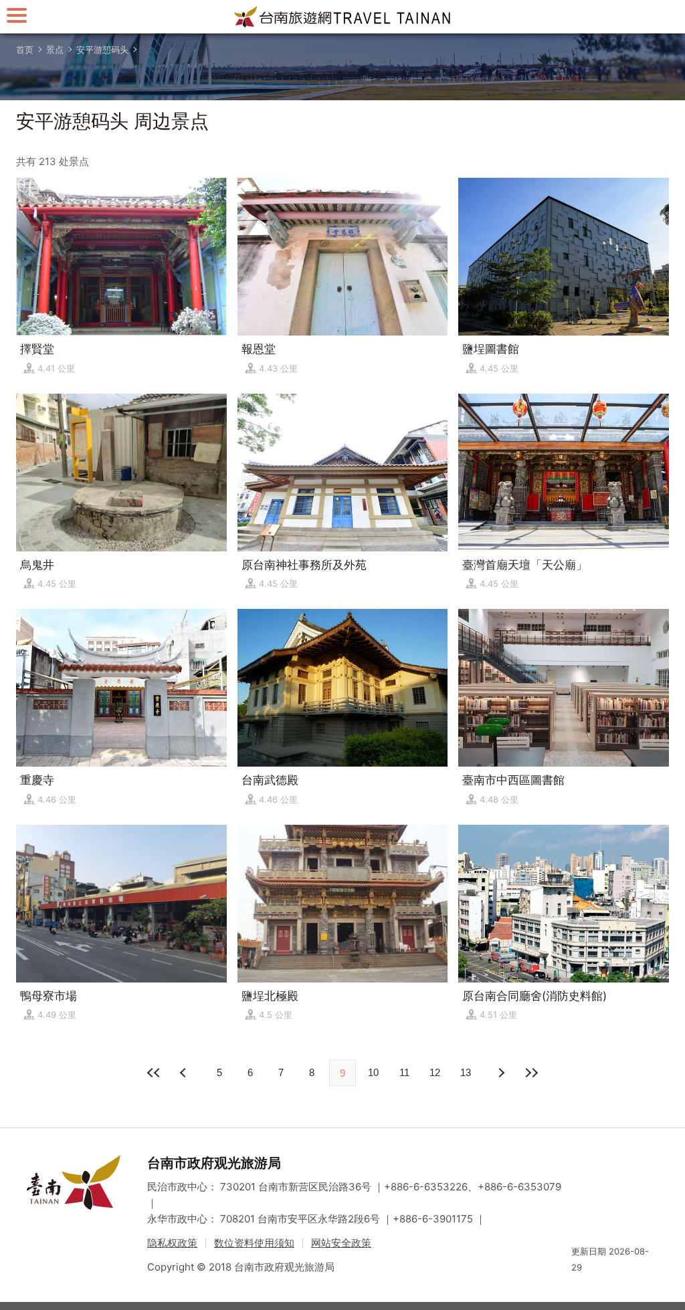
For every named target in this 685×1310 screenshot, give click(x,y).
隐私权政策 (172, 1242)
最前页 (153, 1072)
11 (404, 1072)
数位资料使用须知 (254, 1242)
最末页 (531, 1072)
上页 (500, 1072)
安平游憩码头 (102, 49)
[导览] (16, 15)
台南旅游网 (342, 16)
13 (465, 1072)
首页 (24, 49)
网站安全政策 (341, 1242)
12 (434, 1072)
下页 (184, 1072)
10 (373, 1072)
